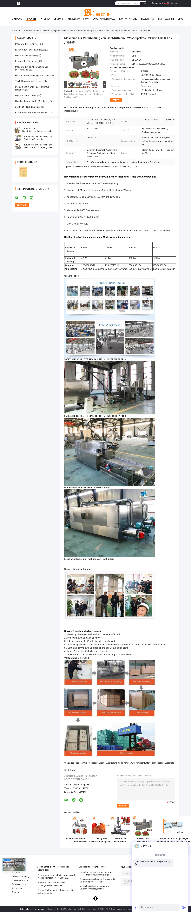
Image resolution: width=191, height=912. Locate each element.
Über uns (58, 19)
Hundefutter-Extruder (26, 95)
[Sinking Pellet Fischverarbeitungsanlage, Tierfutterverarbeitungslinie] (102, 826)
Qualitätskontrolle (104, 19)
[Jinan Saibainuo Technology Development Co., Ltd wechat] (33, 197)
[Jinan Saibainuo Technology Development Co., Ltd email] (18, 197)
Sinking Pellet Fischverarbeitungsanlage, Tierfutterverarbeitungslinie (102, 840)
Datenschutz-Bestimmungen (33, 909)
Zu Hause (17, 19)
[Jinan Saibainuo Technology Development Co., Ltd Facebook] (18, 3)
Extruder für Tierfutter (26, 61)
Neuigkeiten (147, 19)
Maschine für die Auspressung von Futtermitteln (53, 868)
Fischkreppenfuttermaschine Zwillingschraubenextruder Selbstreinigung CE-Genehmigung (53, 884)
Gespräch (156, 3)
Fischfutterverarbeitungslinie (92, 763)
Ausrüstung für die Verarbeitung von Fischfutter (128, 763)
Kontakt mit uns (128, 19)
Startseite (16, 31)
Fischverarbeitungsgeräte (162, 763)
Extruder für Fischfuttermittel (30, 49)
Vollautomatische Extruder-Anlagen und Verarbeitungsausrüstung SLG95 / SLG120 (56, 877)
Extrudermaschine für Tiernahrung (31, 112)
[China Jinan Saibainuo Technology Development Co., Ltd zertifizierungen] (23, 172)
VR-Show (45, 19)
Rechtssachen (166, 19)
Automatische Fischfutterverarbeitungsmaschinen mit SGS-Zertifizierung (38, 131)
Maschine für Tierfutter (26, 44)
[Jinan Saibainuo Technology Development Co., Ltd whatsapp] (26, 197)
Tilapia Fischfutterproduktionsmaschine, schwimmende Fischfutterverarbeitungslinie (57, 892)
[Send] (184, 907)
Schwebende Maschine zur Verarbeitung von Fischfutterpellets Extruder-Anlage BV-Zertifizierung (142, 840)
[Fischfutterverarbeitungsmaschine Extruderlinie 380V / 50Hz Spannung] (82, 826)
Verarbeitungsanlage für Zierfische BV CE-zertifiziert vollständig (97, 880)
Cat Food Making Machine (28, 107)
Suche (143, 3)
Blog (180, 19)
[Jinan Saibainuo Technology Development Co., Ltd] (95, 12)
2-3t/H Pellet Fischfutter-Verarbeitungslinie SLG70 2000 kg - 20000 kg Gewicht (120, 840)
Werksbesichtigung (78, 19)
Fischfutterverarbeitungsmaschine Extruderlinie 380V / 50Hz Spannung (82, 840)
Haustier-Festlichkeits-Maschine (31, 101)
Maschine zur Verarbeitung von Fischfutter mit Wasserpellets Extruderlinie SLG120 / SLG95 (84, 94)
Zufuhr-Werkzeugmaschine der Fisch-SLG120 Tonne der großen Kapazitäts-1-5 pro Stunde (38, 147)
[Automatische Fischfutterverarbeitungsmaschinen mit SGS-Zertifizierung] (17, 130)
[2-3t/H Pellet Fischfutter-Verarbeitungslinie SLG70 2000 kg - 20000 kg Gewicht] (120, 826)
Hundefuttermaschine (26, 55)
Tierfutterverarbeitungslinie (28, 81)
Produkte (31, 19)
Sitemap (15, 892)
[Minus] (184, 846)
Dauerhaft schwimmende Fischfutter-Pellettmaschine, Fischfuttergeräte (97, 873)
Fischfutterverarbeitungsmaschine (50, 31)
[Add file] (136, 907)
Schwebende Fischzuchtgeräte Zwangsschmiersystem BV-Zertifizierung (94, 888)
